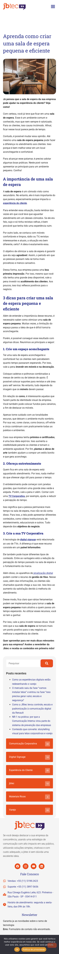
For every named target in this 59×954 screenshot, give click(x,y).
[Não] (52, 945)
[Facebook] (17, 866)
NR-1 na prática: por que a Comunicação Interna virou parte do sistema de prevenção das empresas (31, 720)
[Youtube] (33, 866)
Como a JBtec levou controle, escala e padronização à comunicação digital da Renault (32, 708)
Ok (17, 949)
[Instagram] (25, 866)
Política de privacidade (34, 949)
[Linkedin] (41, 866)
